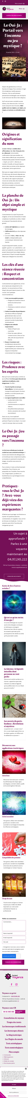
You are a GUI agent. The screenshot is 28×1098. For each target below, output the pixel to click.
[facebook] (2, 1)
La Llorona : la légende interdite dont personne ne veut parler (13, 672)
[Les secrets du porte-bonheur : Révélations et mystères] (14, 706)
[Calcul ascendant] (14, 792)
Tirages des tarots (14, 1022)
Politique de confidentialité (13, 1095)
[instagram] (5, 1)
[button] (26, 1068)
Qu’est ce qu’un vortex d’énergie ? (13, 619)
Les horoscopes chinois (14, 1030)
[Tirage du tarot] (14, 874)
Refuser (14, 1088)
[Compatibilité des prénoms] (14, 833)
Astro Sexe (5, 775)
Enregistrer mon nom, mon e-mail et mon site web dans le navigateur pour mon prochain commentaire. (13, 949)
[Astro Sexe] (14, 751)
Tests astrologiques (14, 1043)
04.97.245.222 (17, 559)
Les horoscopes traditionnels (14, 1026)
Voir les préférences (14, 1092)
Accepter (14, 1084)
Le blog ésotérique (14, 1034)
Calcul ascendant (8, 816)
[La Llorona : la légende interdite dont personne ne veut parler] (14, 653)
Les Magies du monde (14, 1039)
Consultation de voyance (14, 1018)
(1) (18, 1001)
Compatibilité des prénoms (11, 857)
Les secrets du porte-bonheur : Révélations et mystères (13, 724)
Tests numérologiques (14, 1047)
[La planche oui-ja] (14, 973)
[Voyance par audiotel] (14, 1010)
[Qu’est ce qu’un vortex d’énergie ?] (14, 602)
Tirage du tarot (7, 898)
